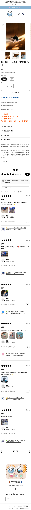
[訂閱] (24, 499)
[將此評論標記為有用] (28, 221)
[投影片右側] (29, 56)
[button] (3, 14)
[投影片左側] (2, 56)
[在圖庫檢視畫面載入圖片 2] (15, 55)
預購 (12, 79)
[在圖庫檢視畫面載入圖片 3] (23, 55)
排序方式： (17, 191)
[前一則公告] (3, 3)
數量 (2, 82)
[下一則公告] (28, 3)
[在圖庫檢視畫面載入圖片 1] (7, 55)
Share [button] (5, 161)
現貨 (4, 79)
